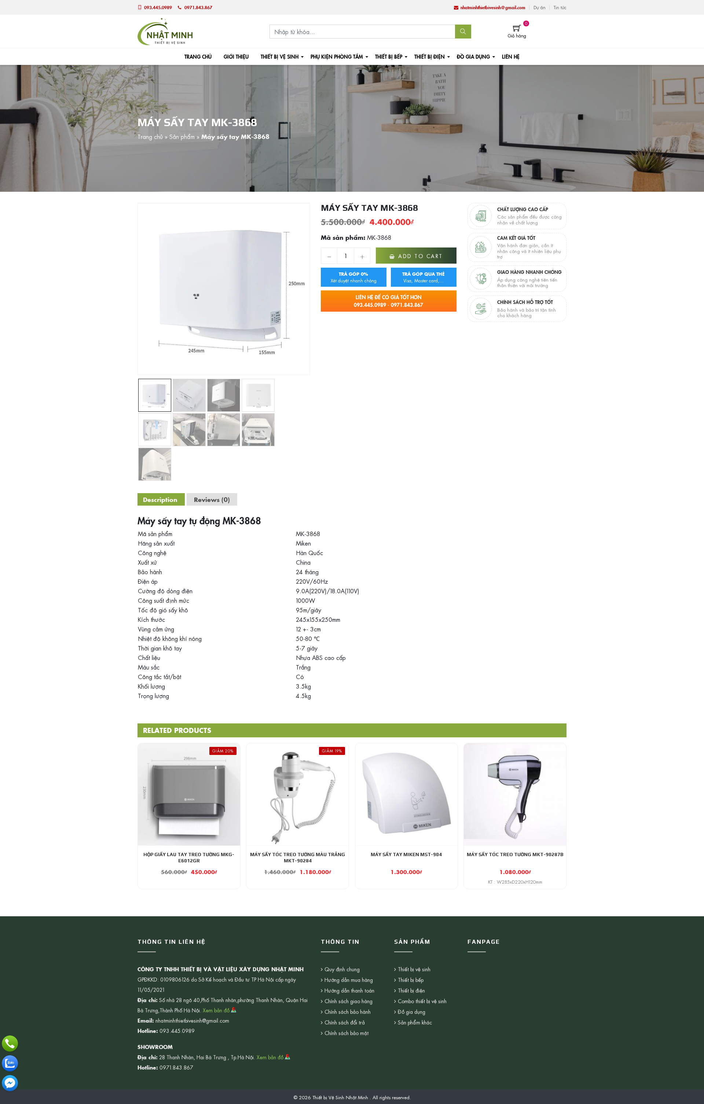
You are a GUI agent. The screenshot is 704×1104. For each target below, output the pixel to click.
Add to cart (420, 256)
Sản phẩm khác (415, 1022)
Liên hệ (511, 56)
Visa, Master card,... (423, 277)
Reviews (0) (212, 499)
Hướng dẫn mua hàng (348, 979)
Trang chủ (198, 56)
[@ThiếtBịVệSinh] (10, 1083)
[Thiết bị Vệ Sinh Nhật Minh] (165, 30)
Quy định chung (342, 969)
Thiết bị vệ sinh (279, 56)
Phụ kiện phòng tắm (337, 56)
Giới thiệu (236, 56)
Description (160, 499)
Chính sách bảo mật (346, 1033)
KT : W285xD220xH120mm (515, 882)
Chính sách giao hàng (348, 1001)
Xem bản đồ (217, 1010)
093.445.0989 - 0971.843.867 (388, 300)
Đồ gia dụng (473, 56)
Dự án (540, 7)
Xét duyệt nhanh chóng (354, 277)
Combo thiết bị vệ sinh (422, 1001)
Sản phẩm (182, 136)
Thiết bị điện (429, 56)
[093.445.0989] (10, 1043)
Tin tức (560, 7)
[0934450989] (10, 1063)
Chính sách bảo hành (347, 1011)
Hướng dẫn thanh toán (349, 990)
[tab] (160, 499)
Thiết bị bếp (388, 56)
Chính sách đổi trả (344, 1022)
